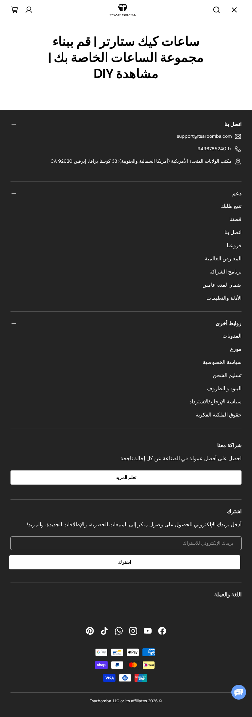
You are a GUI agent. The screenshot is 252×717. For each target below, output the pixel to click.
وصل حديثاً (137, 49)
